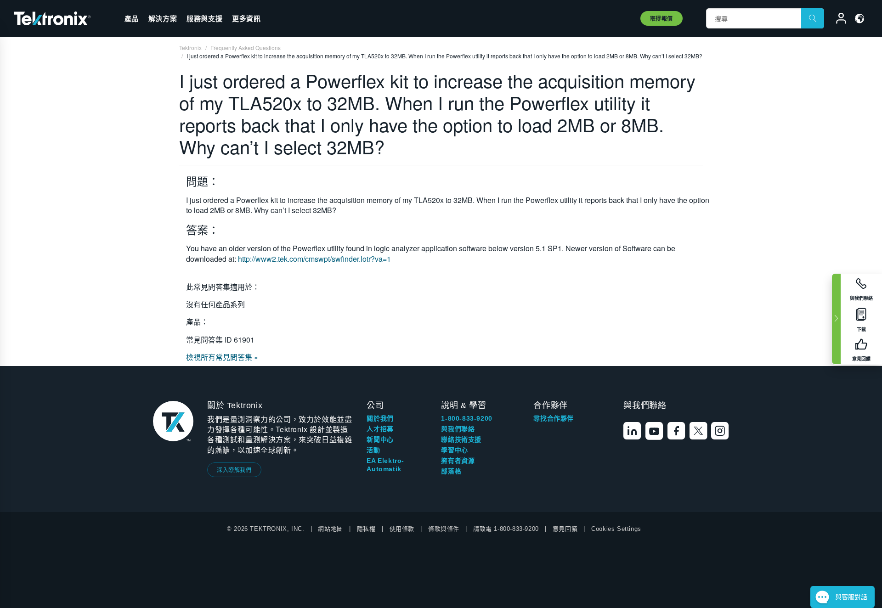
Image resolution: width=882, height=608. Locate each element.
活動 (373, 450)
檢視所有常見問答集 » (222, 357)
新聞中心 (380, 439)
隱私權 (366, 528)
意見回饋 (565, 528)
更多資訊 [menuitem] (246, 18)
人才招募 (380, 429)
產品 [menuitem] (131, 18)
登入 (837, 19)
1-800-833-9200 (466, 418)
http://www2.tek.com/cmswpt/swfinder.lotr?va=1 (314, 258)
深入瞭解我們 (234, 469)
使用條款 (402, 528)
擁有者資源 (458, 460)
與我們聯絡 (458, 429)
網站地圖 (330, 528)
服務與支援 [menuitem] (204, 18)
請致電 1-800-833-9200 (506, 528)
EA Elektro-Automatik (385, 465)
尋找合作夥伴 (553, 418)
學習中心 (454, 450)
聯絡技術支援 (461, 439)
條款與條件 (443, 528)
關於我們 (380, 418)
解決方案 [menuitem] (162, 18)
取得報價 (661, 18)
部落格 (451, 471)
